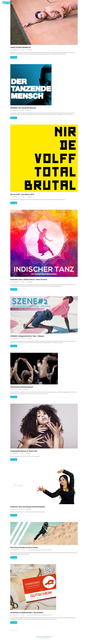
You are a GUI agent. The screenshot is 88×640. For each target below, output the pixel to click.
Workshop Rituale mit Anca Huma (24, 547)
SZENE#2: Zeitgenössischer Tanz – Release (27, 336)
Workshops (30, 49)
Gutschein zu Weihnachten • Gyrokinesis (26, 612)
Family (33, 549)
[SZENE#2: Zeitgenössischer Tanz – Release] (44, 314)
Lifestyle (36, 549)
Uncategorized (44, 549)
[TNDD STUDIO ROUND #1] (44, 22)
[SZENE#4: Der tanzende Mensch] (31, 84)
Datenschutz (46, 637)
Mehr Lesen (13, 57)
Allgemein (30, 196)
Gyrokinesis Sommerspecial (21, 387)
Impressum (41, 637)
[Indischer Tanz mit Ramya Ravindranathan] (44, 485)
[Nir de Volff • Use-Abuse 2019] (44, 158)
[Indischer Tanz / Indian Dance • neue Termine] (44, 243)
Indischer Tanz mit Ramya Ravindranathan (27, 507)
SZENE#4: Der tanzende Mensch (23, 108)
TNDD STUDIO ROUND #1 (20, 47)
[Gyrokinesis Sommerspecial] (34, 368)
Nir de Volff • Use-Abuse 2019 (22, 194)
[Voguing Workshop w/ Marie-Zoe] (44, 426)
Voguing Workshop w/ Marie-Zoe (23, 451)
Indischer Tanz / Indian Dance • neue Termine (28, 279)
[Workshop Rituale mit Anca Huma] (44, 533)
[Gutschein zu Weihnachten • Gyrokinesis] (33, 587)
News (40, 549)
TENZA (23, 49)
